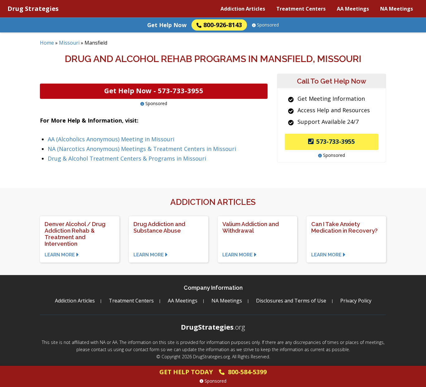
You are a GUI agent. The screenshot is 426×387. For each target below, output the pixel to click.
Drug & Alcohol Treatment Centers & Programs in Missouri (127, 158)
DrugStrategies (213, 326)
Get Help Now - (153, 90)
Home (47, 42)
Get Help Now (166, 25)
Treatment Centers (301, 8)
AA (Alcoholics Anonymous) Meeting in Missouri (111, 139)
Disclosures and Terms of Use (291, 300)
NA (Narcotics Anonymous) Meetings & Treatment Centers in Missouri (142, 148)
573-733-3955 (335, 141)
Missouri (69, 42)
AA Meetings (353, 8)
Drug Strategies (33, 8)
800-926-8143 (222, 25)
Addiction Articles (242, 8)
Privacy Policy (355, 300)
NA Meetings (396, 8)
